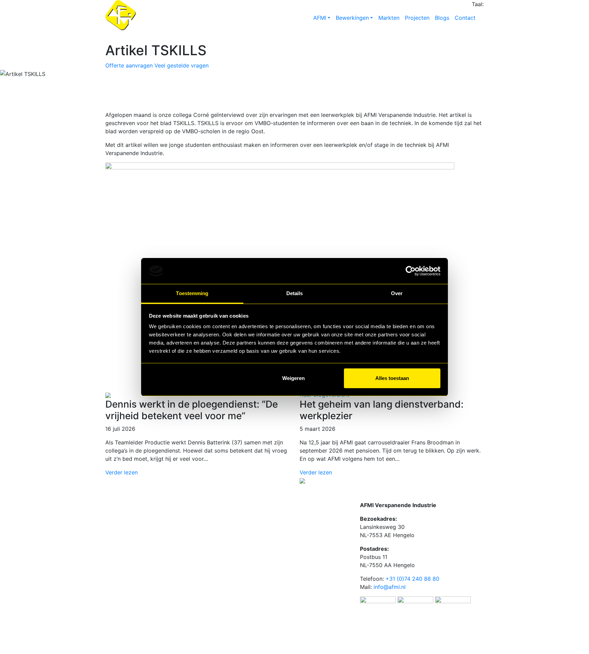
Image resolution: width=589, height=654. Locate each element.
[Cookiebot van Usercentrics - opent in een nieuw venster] (410, 271)
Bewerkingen (352, 17)
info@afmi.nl (390, 586)
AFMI (319, 17)
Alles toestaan (392, 378)
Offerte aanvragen (129, 65)
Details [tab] (294, 293)
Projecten (417, 17)
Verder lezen (121, 472)
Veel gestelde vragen (181, 65)
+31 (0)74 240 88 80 (412, 578)
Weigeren (293, 378)
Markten (388, 17)
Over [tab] (397, 293)
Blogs (442, 17)
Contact (465, 17)
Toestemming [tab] (192, 293)
